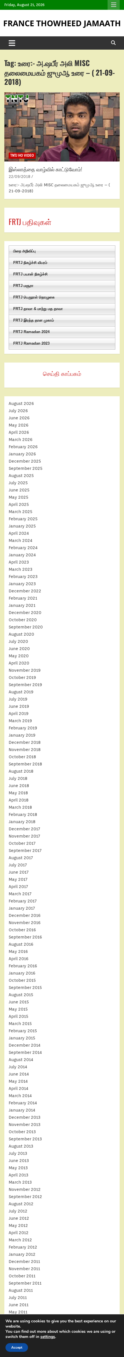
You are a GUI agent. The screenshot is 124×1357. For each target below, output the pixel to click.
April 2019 (19, 713)
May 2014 (18, 1081)
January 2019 (22, 735)
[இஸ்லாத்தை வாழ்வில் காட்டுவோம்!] (62, 127)
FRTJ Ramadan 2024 (31, 332)
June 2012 (19, 1218)
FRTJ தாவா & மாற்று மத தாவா (38, 309)
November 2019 (25, 670)
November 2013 (24, 1124)
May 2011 (18, 1312)
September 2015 (25, 987)
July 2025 (18, 482)
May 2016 (18, 951)
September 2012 (25, 1196)
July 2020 (18, 641)
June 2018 (19, 785)
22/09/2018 (19, 176)
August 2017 (21, 857)
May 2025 (18, 497)
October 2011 (22, 1276)
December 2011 (24, 1261)
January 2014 (22, 1110)
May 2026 (19, 425)
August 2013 (21, 1146)
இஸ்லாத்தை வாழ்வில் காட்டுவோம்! (45, 169)
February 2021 (23, 598)
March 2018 (20, 807)
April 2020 (19, 663)
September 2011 (25, 1283)
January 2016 (22, 973)
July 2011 (18, 1297)
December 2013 (24, 1117)
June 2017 (19, 872)
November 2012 (25, 1189)
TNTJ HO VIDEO (22, 155)
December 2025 (25, 461)
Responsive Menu (114, 5)
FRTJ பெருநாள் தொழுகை (34, 297)
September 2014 (25, 1052)
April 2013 (18, 1175)
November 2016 (25, 922)
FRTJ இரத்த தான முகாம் (33, 320)
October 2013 (22, 1131)
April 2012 (19, 1232)
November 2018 (25, 749)
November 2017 (24, 836)
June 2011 (19, 1304)
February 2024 (23, 547)
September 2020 (26, 627)
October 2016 (22, 929)
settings (47, 1336)
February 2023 (23, 576)
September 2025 (25, 468)
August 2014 (21, 1059)
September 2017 (25, 850)
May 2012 (18, 1225)
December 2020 (25, 612)
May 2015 (18, 1009)
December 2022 (25, 591)
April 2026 (19, 432)
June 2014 (19, 1074)
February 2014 (23, 1103)
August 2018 (21, 771)
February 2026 (23, 446)
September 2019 (25, 684)
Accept (16, 1347)
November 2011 (24, 1268)
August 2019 (21, 692)
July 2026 (18, 410)
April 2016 (19, 958)
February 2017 (23, 901)
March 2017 (20, 893)
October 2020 (23, 619)
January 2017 (22, 908)
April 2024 (19, 533)
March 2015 (20, 1023)
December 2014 (24, 1045)
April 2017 (18, 886)
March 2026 (21, 439)
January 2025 (22, 526)
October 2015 (22, 980)
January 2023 (22, 583)
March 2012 (20, 1239)
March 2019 (20, 720)
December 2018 (25, 742)
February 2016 (23, 966)
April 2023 (19, 562)
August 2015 (21, 994)
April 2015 (18, 1016)
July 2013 (18, 1153)
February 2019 (23, 728)
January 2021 (22, 605)
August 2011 (21, 1290)
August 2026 (21, 403)
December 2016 (25, 915)
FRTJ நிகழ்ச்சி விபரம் (30, 262)
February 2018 (23, 814)
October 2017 (22, 843)
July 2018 (18, 778)
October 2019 (22, 677)
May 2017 (18, 879)
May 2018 (18, 792)
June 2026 (19, 418)
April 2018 (19, 800)
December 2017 (24, 829)
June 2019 (19, 706)
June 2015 (19, 1002)
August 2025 (21, 475)
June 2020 (19, 648)
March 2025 (20, 511)
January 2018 (22, 821)
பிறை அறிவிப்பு (24, 251)
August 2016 (21, 944)
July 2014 (18, 1066)
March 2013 (20, 1182)
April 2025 (19, 504)
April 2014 (18, 1088)
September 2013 (25, 1139)
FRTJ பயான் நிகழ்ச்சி (30, 274)
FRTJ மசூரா (23, 286)
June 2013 (19, 1160)
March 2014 (20, 1095)
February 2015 (23, 1030)
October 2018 (22, 756)
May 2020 (19, 655)
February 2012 (23, 1247)
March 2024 (20, 540)
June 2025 (19, 490)
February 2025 (23, 518)
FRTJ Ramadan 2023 (31, 343)
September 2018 (25, 764)
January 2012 (22, 1254)
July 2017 (18, 865)
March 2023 (20, 569)
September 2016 (25, 937)
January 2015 (22, 1038)
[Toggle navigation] (12, 43)
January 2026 (22, 454)
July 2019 (18, 699)
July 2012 (18, 1211)
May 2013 (18, 1167)
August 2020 (21, 634)
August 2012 (21, 1203)
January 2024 (22, 555)
